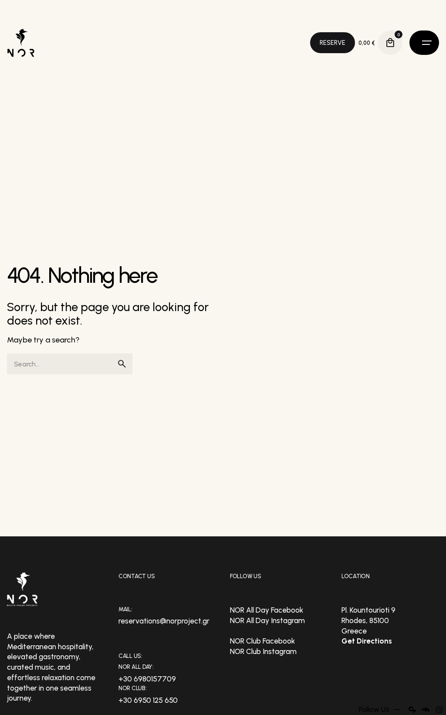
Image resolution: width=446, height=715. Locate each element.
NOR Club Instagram (263, 651)
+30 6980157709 (147, 678)
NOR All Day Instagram (267, 620)
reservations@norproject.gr (163, 621)
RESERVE (332, 43)
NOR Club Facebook (262, 641)
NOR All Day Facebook (266, 610)
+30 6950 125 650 (148, 700)
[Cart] (390, 42)
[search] (122, 363)
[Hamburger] (424, 42)
